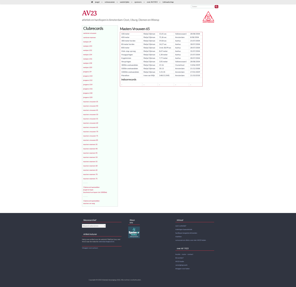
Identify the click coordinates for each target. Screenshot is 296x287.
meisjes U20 (87, 67)
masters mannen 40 (90, 149)
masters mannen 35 (90, 144)
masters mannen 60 (90, 166)
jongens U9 (87, 72)
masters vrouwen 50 (90, 114)
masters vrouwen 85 (90, 140)
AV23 (89, 13)
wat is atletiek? (180, 226)
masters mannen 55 (90, 161)
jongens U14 (87, 84)
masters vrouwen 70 (90, 132)
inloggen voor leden (182, 269)
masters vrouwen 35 (90, 102)
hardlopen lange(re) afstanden (186, 233)
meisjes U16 (87, 59)
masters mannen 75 (90, 179)
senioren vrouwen (89, 33)
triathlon (178, 237)
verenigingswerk (181, 265)
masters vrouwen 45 (90, 110)
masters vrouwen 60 (90, 123)
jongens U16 (87, 89)
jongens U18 (87, 93)
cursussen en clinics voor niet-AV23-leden (190, 240)
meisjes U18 (87, 63)
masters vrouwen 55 (90, 119)
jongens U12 (87, 80)
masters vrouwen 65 (90, 127)
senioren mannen (89, 37)
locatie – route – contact (184, 254)
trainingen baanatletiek (183, 229)
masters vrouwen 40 (90, 106)
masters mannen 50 (90, 157)
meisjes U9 (87, 42)
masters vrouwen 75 (90, 136)
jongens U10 (87, 76)
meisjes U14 (87, 55)
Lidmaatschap (168, 2)
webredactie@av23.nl (106, 241)
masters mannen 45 (90, 153)
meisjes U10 (87, 46)
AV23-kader (179, 261)
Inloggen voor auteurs (90, 248)
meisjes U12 (87, 50)
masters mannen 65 (90, 170)
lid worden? (179, 258)
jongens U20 (87, 97)
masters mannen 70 (90, 174)
